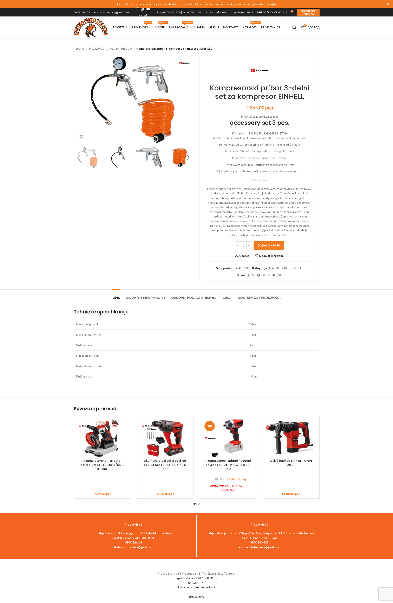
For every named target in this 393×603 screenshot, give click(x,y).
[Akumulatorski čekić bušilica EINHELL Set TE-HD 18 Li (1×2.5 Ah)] (165, 438)
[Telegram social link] (274, 275)
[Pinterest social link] (258, 275)
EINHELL (297, 268)
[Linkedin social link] (263, 275)
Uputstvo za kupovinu (216, 12)
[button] (79, 157)
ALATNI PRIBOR (121, 48)
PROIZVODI (97, 48)
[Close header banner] (388, 4)
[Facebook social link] (137, 9)
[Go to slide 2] (199, 504)
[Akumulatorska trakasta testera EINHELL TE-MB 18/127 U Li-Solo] (102, 438)
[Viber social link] (279, 275)
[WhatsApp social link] (140, 15)
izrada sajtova (196, 596)
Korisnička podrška (308, 12)
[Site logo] (91, 27)
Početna (79, 48)
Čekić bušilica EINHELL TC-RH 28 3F (291, 463)
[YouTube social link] (148, 9)
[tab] (116, 295)
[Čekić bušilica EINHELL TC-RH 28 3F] (291, 438)
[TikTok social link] (146, 15)
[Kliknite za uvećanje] (82, 136)
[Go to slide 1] (195, 504)
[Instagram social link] (142, 9)
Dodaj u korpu (269, 245)
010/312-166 (196, 582)
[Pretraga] (294, 27)
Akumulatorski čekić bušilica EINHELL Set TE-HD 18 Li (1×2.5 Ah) (165, 465)
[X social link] (253, 275)
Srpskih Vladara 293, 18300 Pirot (196, 578)
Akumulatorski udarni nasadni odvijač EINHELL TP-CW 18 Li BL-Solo (228, 465)
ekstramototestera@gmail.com (111, 12)
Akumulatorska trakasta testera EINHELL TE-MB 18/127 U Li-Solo (102, 465)
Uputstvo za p (239, 12)
